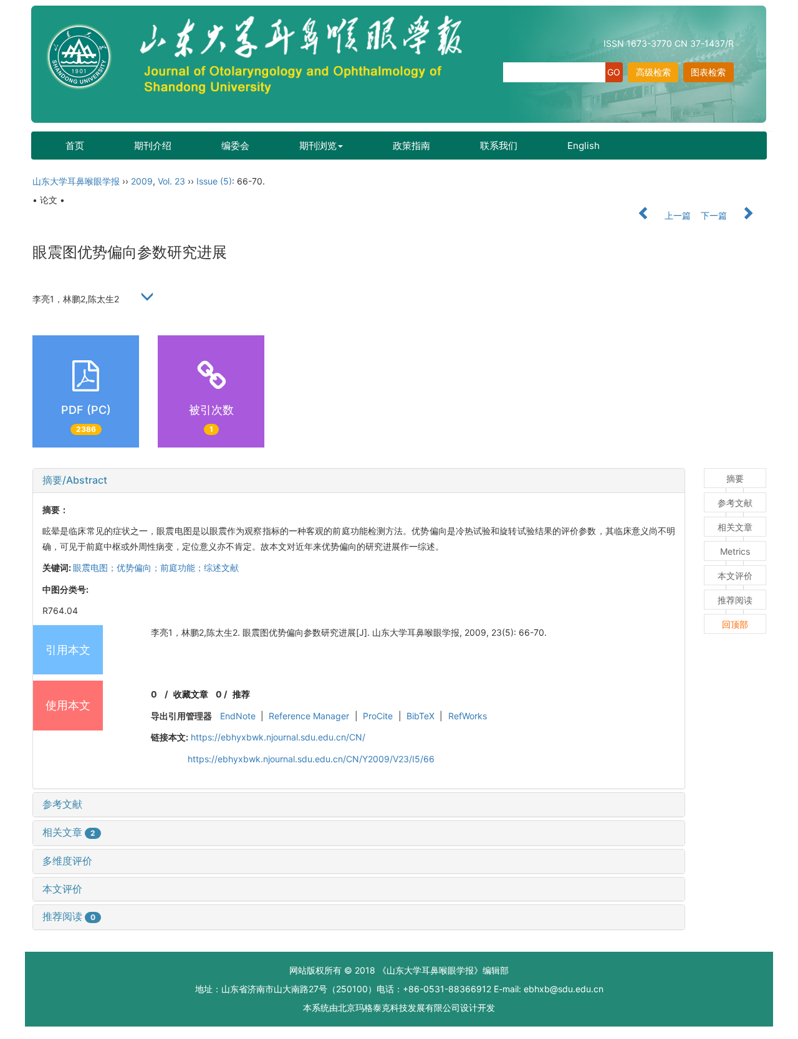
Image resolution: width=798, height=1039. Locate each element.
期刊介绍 (152, 145)
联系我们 (498, 145)
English (583, 145)
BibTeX (420, 716)
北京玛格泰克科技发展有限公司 (399, 1007)
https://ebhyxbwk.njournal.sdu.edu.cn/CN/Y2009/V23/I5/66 (311, 759)
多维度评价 (67, 861)
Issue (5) (214, 181)
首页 (74, 145)
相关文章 (68, 832)
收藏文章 (190, 694)
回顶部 (735, 624)
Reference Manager (309, 716)
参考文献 (62, 804)
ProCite (378, 716)
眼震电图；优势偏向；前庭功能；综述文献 (156, 567)
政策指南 (411, 145)
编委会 (235, 145)
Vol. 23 (171, 181)
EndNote (238, 716)
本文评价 (62, 889)
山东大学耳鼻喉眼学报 (76, 181)
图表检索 (708, 72)
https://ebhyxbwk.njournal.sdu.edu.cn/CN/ (278, 737)
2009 (142, 181)
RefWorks (467, 716)
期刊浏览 (318, 145)
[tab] (359, 480)
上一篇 (676, 215)
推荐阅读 (68, 916)
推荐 (241, 694)
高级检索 (653, 72)
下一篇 (715, 215)
